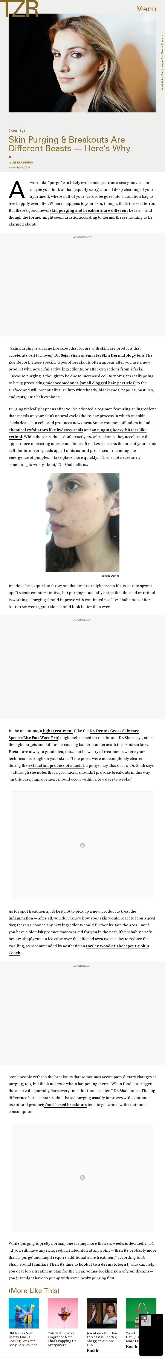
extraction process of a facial (56, 765)
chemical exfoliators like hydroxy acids (46, 429)
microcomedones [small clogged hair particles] (90, 383)
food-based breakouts (65, 1104)
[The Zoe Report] (19, 8)
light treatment (57, 730)
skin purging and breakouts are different (89, 210)
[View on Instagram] (82, 845)
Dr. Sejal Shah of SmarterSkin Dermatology (95, 355)
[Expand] (144, 1317)
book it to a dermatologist (103, 1264)
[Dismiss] (158, 1317)
